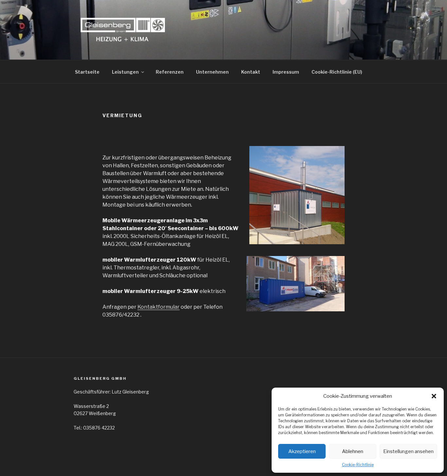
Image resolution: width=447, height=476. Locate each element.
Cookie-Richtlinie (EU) (337, 72)
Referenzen (170, 72)
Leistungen (125, 72)
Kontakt (250, 72)
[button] (434, 396)
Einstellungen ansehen (408, 451)
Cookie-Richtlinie (358, 464)
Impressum (286, 72)
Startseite (87, 72)
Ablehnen (352, 451)
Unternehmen (212, 72)
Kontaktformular (158, 307)
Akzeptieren (302, 451)
